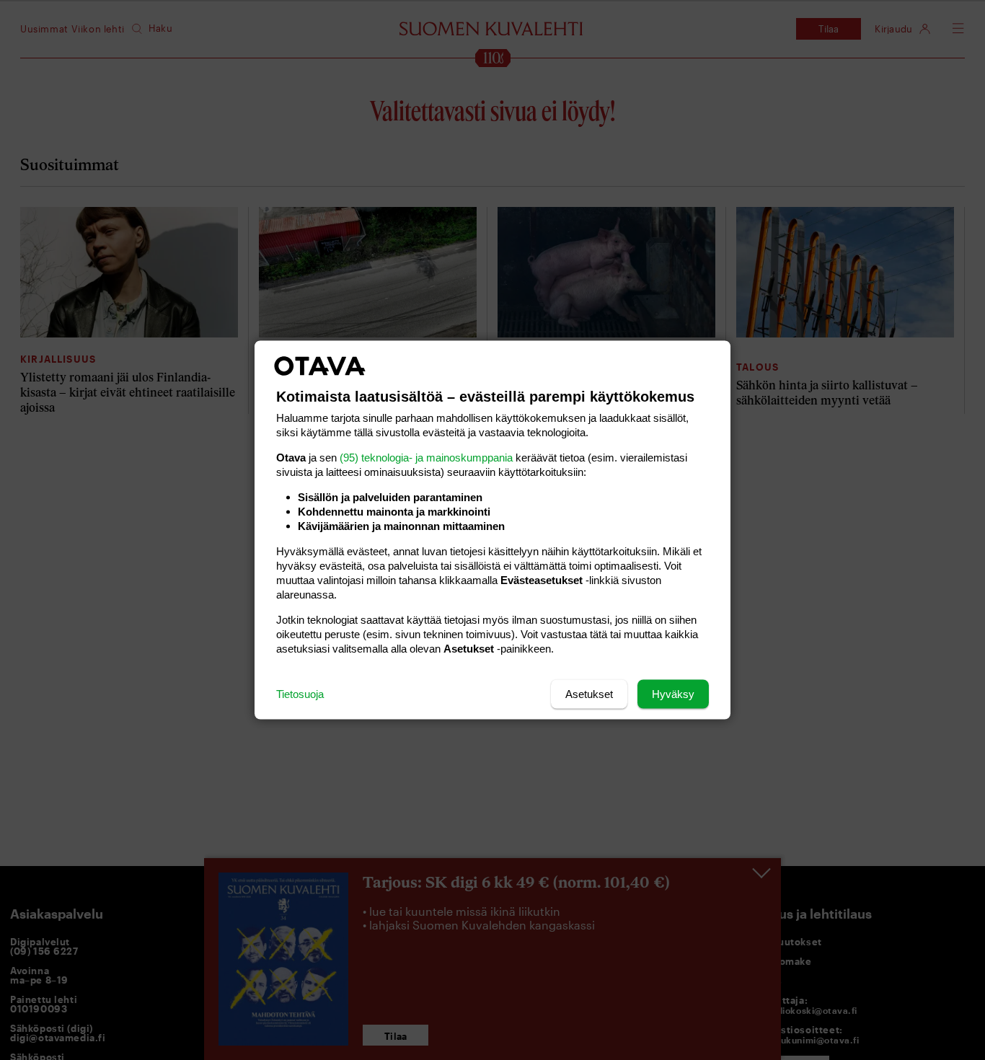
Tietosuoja (300, 694)
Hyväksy (673, 694)
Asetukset (589, 694)
